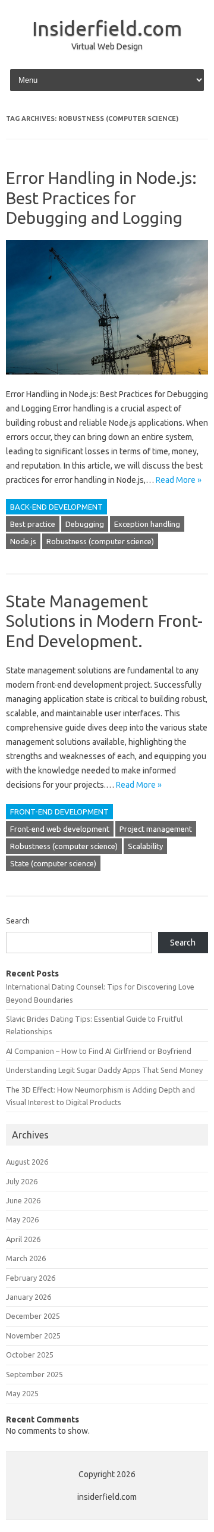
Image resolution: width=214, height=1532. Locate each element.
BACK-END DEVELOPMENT (56, 507)
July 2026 (21, 1181)
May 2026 (22, 1219)
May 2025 (22, 1393)
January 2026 (28, 1297)
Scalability (145, 846)
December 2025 (33, 1316)
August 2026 (27, 1161)
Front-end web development (59, 829)
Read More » (179, 480)
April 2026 (23, 1239)
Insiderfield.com (107, 28)
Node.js (23, 541)
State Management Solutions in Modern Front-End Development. (104, 621)
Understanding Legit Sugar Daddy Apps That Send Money (104, 1070)
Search (18, 920)
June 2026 (23, 1200)
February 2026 (30, 1278)
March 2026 (26, 1258)
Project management (155, 829)
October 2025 (30, 1354)
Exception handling (147, 524)
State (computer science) (53, 863)
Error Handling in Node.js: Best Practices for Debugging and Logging (101, 198)
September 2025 (34, 1374)
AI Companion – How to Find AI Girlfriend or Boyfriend (98, 1051)
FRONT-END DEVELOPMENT (59, 811)
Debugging (84, 524)
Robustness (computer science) (100, 541)
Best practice (32, 524)
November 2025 (33, 1335)
